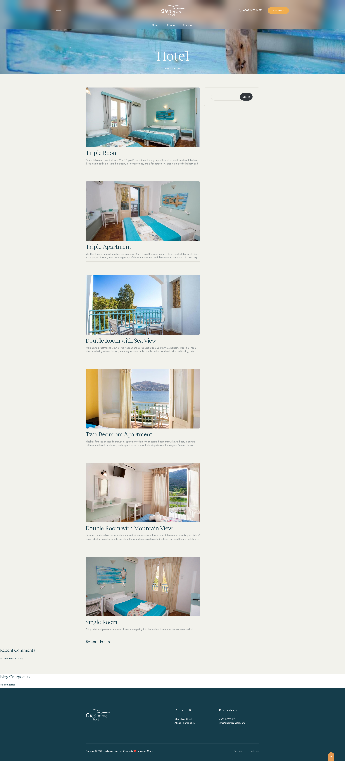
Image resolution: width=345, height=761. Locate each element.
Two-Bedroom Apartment (119, 434)
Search (246, 97)
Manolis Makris (146, 751)
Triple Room (102, 153)
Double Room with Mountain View (129, 528)
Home (168, 68)
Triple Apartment (108, 247)
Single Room (101, 622)
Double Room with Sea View (121, 340)
